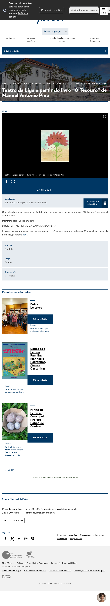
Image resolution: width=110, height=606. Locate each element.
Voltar (11, 470)
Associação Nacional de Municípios (89, 571)
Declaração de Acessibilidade (64, 563)
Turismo (15, 83)
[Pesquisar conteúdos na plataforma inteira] (104, 51)
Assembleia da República (60, 571)
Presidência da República (35, 571)
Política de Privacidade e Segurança (32, 563)
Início (4, 83)
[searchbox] (55, 50)
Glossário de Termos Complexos (16, 567)
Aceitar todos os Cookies (84, 10)
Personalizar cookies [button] (51, 10)
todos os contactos (13, 520)
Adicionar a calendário (93, 203)
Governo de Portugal (11, 571)
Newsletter (62, 539)
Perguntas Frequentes (67, 535)
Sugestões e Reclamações (92, 535)
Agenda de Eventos (32, 83)
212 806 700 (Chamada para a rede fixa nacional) (51, 509)
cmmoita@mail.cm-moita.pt (40, 513)
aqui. (25, 235)
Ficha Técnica (8, 563)
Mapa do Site (76, 539)
